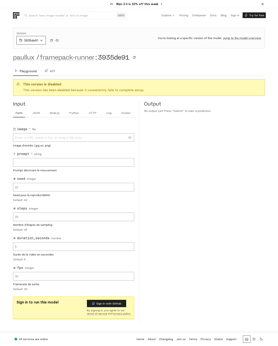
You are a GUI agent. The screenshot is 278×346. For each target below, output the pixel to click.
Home (140, 339)
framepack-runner (67, 57)
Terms (193, 339)
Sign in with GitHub (108, 303)
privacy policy (122, 313)
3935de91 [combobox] (31, 40)
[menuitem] (168, 15)
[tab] (19, 113)
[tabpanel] (73, 207)
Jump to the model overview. (242, 38)
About (152, 339)
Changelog (166, 339)
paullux (23, 57)
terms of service (97, 313)
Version (21, 33)
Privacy (205, 339)
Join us (181, 339)
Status (218, 339)
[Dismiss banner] (262, 4)
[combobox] (75, 15)
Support (231, 339)
